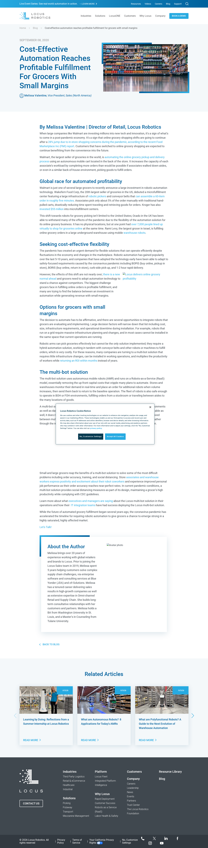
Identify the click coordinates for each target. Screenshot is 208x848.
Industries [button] (86, 15)
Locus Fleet (101, 776)
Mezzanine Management (76, 815)
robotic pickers (97, 196)
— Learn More (87, 4)
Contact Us (31, 803)
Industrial (67, 789)
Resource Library (170, 771)
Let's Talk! (46, 527)
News (130, 792)
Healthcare (68, 785)
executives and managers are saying (91, 501)
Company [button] (160, 15)
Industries (69, 771)
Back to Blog (51, 644)
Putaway (67, 807)
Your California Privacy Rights (101, 841)
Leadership (133, 787)
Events (130, 796)
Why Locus (102, 794)
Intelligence (101, 785)
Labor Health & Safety (106, 815)
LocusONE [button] (114, 15)
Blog (168, 4)
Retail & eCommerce (74, 780)
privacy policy (96, 428)
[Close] (150, 407)
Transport (68, 811)
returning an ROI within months (78, 360)
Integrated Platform (105, 780)
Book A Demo (179, 16)
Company (133, 779)
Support (178, 4)
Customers (130, 15)
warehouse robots (134, 232)
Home (22, 28)
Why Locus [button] (145, 15)
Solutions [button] (100, 15)
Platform (101, 771)
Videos (148, 4)
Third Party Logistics (74, 776)
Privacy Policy (61, 841)
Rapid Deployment (105, 798)
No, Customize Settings (91, 436)
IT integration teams (83, 505)
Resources (136, 4)
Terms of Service (77, 841)
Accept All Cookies (115, 436)
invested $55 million (52, 209)
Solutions (69, 798)
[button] (192, 715)
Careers (158, 4)
